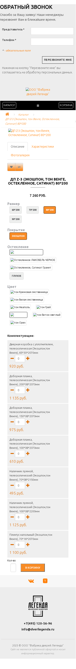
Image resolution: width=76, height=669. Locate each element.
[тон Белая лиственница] (26, 299)
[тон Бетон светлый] (46, 315)
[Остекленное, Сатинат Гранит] (30, 267)
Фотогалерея (20, 155)
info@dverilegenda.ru (37, 629)
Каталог (9, 105)
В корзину (32, 567)
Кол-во (11, 560)
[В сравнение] (19, 167)
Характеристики (43, 146)
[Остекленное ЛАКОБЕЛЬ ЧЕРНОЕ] (32, 260)
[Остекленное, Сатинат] (26, 252)
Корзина (66, 105)
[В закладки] (11, 167)
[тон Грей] (44, 307)
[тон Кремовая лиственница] (29, 292)
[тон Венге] (18, 315)
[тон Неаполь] (20, 307)
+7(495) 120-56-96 (38, 623)
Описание (17, 146)
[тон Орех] (18, 322)
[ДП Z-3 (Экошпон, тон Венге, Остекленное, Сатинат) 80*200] (37, 133)
